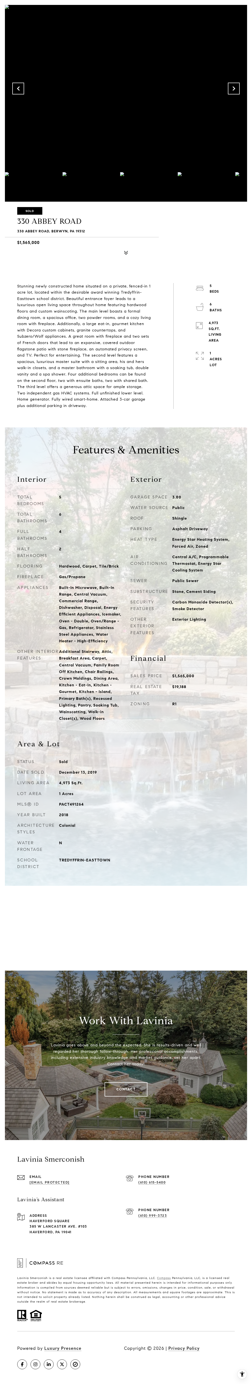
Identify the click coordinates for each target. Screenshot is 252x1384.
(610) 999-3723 (152, 1216)
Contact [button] (126, 1089)
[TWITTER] (62, 1364)
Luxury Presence (62, 1348)
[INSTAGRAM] (35, 1364)
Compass (164, 1278)
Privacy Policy (184, 1348)
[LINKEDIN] (49, 1364)
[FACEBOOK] (22, 1364)
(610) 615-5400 (152, 1182)
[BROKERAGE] (75, 1364)
